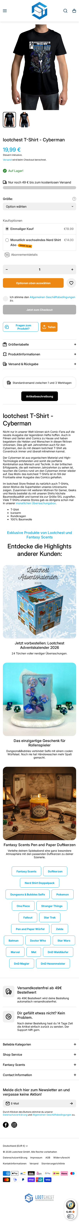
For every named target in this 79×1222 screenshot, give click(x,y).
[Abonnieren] (71, 1103)
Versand (7, 159)
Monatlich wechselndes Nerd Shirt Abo (35, 242)
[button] (74, 11)
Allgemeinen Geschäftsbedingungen (52, 297)
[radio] (7, 228)
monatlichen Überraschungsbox (36, 503)
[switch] (70, 1216)
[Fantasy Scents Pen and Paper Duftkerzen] (39, 803)
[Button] (74, 199)
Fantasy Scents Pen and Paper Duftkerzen (40, 845)
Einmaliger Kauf (22, 229)
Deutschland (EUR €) (14, 1146)
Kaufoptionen (12, 220)
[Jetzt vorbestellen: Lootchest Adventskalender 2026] (39, 601)
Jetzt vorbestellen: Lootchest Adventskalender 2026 (39, 645)
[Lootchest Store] (39, 11)
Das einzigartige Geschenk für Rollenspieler (39, 743)
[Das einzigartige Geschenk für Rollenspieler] (39, 699)
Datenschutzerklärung (15, 1114)
